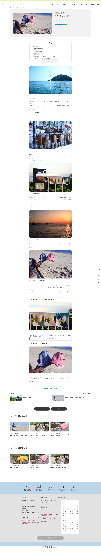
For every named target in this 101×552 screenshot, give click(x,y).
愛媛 (59, 13)
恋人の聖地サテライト (39, 51)
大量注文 (93, 4)
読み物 (62, 13)
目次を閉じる (50, 61)
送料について (24, 497)
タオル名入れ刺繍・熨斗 (85, 4)
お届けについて (25, 517)
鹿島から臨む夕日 (38, 53)
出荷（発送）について (46, 510)
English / (54, 547)
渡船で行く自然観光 (38, 48)
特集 (98, 4)
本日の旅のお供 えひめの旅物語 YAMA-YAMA (44, 56)
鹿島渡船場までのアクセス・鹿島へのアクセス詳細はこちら (43, 295)
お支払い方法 (44, 497)
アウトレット (75, 4)
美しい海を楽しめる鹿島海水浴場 (41, 54)
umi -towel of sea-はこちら (36, 381)
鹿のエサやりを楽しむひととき (41, 49)
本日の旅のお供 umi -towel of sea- (42, 58)
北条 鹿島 (36, 46)
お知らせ (42, 408)
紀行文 (56, 13)
